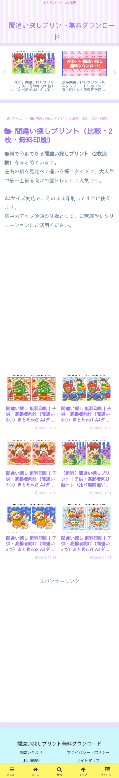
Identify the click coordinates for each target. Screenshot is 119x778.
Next (115, 72)
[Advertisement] (59, 304)
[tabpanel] (45, 71)
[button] (107, 750)
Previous (4, 72)
